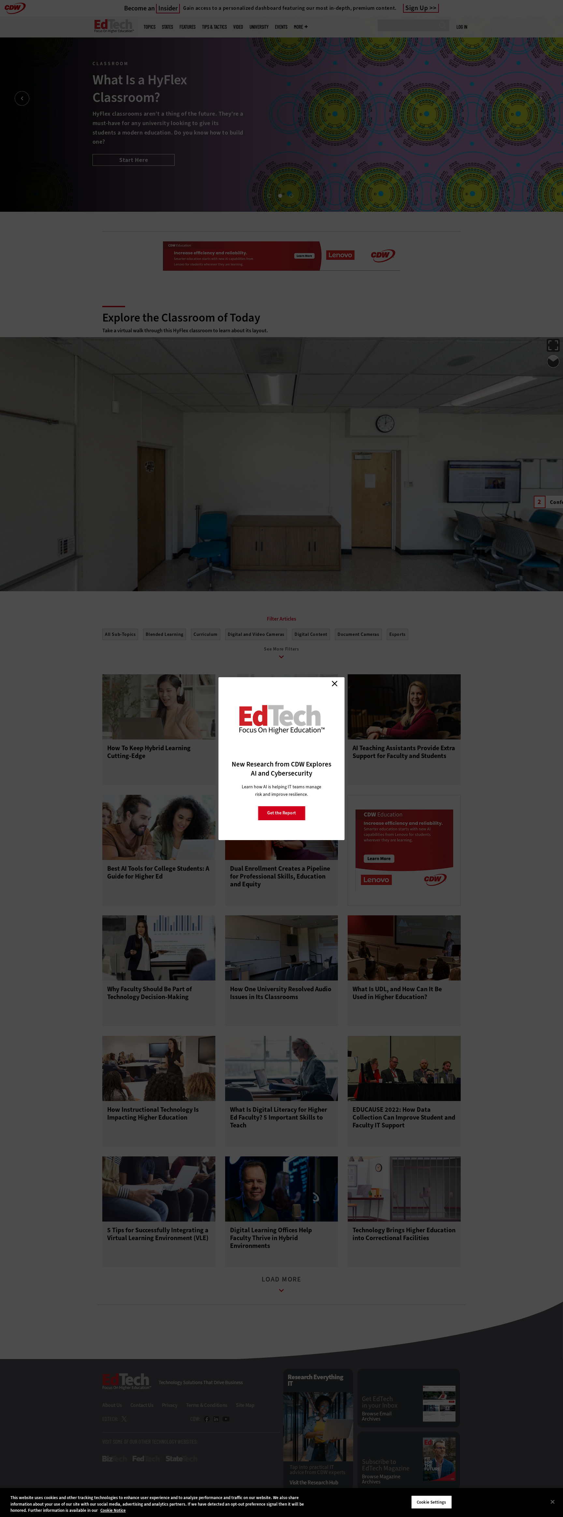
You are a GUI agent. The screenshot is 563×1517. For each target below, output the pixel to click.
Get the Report (281, 813)
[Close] (552, 1502)
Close (334, 684)
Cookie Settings (431, 1502)
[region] (281, 1502)
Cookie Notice (113, 1510)
